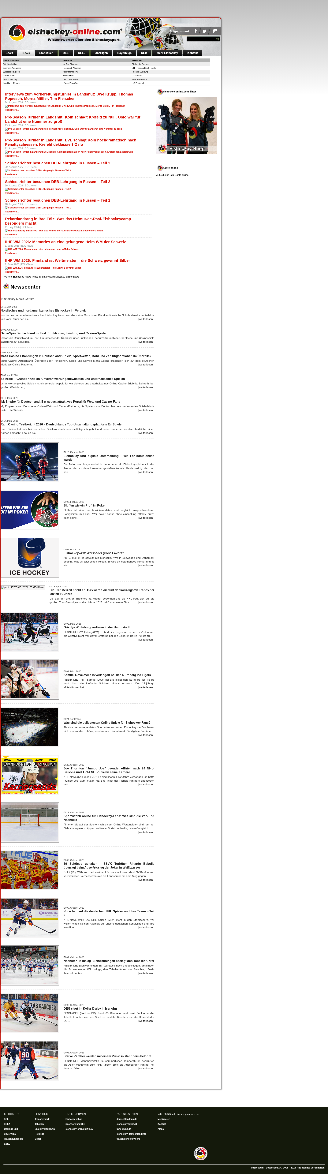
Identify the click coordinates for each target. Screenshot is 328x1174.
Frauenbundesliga (13, 1139)
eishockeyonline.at (127, 1124)
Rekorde (39, 1134)
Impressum (257, 1167)
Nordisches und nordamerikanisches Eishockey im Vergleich (44, 310)
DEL (66, 52)
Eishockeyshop (73, 1119)
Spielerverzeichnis (45, 1129)
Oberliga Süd (11, 1129)
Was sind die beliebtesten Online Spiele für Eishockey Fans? (107, 722)
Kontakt (192, 52)
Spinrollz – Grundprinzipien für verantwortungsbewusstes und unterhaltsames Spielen (63, 378)
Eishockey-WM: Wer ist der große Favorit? (94, 553)
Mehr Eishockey (167, 52)
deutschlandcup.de (127, 1119)
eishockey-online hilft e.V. (79, 1129)
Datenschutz (273, 1167)
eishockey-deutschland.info (131, 1134)
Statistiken (46, 52)
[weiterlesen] (146, 318)
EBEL (7, 1143)
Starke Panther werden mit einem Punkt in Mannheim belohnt (107, 1056)
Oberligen (101, 52)
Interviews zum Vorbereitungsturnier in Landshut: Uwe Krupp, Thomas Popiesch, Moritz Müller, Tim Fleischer (69, 96)
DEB (144, 52)
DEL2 (81, 52)
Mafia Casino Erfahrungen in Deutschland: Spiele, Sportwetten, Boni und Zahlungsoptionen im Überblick (76, 356)
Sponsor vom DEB (75, 1124)
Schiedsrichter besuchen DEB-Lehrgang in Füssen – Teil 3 (57, 163)
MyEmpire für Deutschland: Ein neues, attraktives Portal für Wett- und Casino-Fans (60, 401)
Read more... (12, 110)
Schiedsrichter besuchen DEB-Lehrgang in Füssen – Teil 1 (57, 200)
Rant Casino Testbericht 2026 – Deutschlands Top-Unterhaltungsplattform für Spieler (62, 424)
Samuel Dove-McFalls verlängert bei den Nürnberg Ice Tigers (107, 675)
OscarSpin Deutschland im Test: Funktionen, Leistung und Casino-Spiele (53, 333)
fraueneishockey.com (128, 1139)
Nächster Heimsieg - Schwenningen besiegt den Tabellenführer (109, 961)
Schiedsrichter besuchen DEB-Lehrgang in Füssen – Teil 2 (57, 182)
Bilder (38, 1139)
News (26, 52)
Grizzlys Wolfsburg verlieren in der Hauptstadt (97, 627)
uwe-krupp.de (124, 1129)
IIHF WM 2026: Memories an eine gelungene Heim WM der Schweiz (65, 242)
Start (9, 52)
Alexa (161, 1129)
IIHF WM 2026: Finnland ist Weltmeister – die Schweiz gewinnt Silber (67, 260)
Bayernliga (124, 52)
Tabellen (39, 1124)
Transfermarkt (42, 1119)
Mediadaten (164, 1119)
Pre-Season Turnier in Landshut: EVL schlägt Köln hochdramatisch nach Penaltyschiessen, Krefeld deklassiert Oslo (70, 142)
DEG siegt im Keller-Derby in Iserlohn (90, 1008)
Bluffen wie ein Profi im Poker (85, 505)
